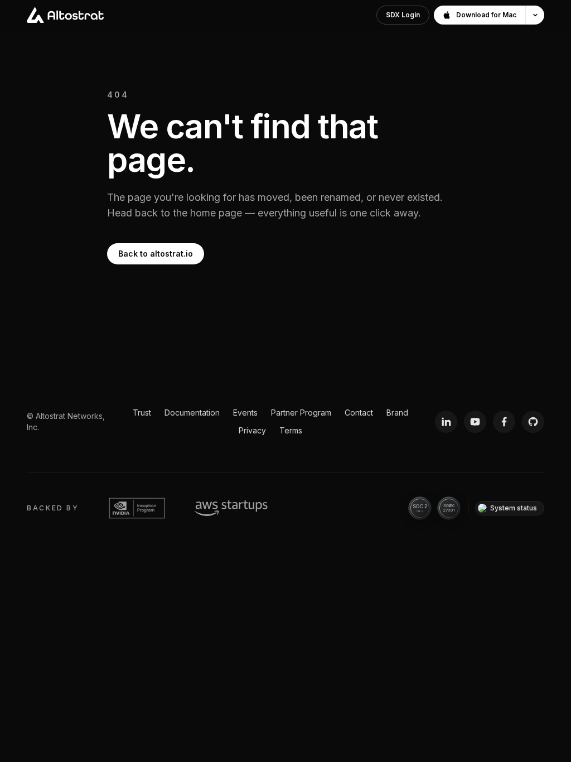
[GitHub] (533, 422)
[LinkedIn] (446, 422)
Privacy (252, 430)
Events (245, 412)
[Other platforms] (534, 15)
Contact (359, 412)
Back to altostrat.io (155, 253)
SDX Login (403, 15)
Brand (397, 412)
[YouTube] (475, 422)
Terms (290, 430)
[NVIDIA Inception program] (137, 508)
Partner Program (301, 412)
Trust (142, 412)
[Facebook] (504, 422)
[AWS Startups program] (231, 508)
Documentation (192, 412)
